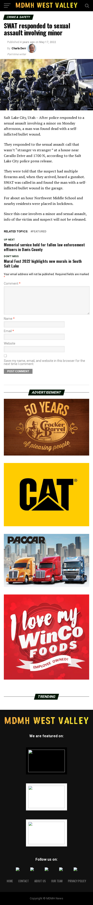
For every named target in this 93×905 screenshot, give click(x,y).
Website (9, 343)
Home (10, 881)
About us (40, 881)
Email (9, 331)
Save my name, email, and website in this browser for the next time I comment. (44, 362)
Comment (12, 283)
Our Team (57, 881)
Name (9, 318)
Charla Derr (19, 48)
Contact (23, 881)
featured (39, 231)
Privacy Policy (77, 881)
